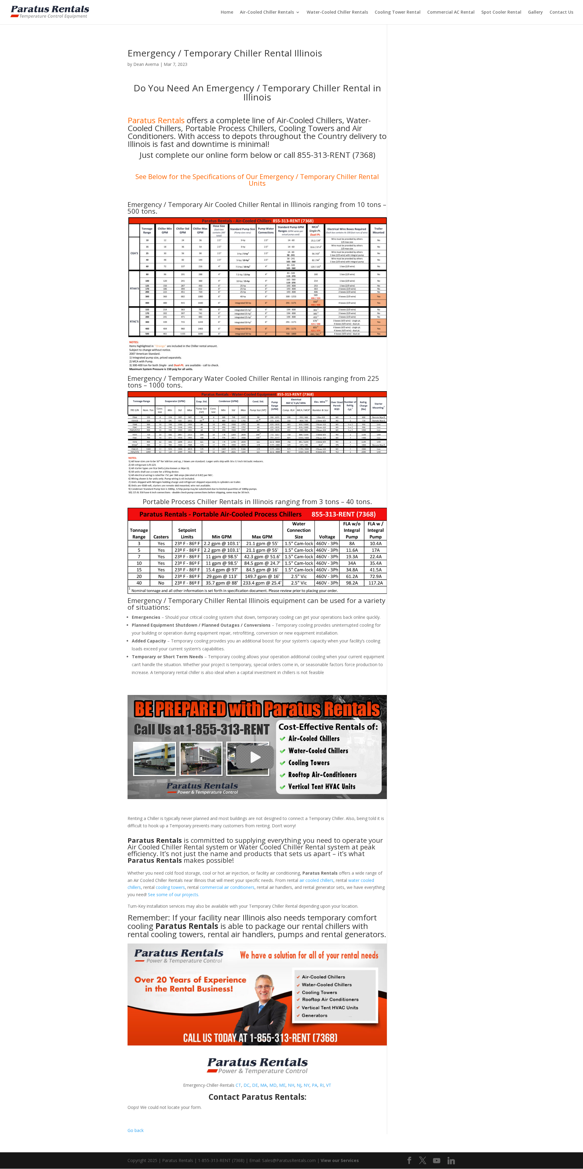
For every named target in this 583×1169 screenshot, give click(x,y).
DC (247, 1085)
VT (328, 1085)
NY (306, 1085)
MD (273, 1085)
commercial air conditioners (227, 887)
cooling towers (170, 887)
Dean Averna (146, 64)
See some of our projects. (173, 894)
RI (322, 1085)
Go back (136, 1130)
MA (263, 1085)
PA (314, 1085)
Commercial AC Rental (451, 12)
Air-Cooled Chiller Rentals (267, 12)
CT (238, 1085)
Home (227, 12)
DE (255, 1085)
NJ (299, 1085)
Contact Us (561, 12)
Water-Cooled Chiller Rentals (337, 12)
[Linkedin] (451, 1160)
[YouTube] (437, 1160)
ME (282, 1085)
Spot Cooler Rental (501, 12)
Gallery (535, 12)
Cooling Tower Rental (398, 12)
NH (291, 1085)
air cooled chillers (316, 880)
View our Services (340, 1160)
